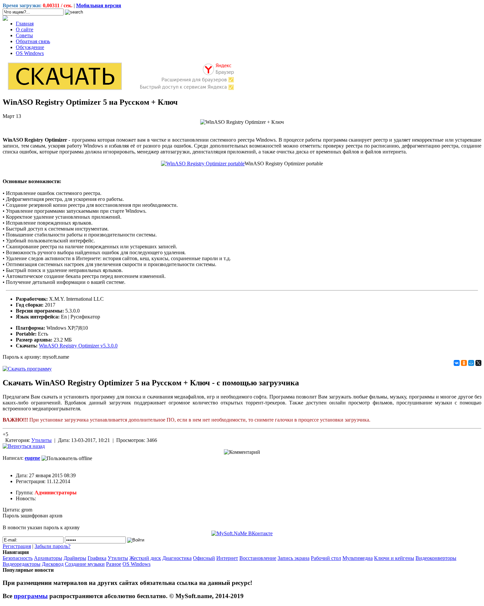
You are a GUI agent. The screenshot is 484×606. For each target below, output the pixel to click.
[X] (478, 363)
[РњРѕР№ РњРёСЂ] (471, 363)
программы (31, 595)
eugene (32, 458)
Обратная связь (33, 41)
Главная (25, 23)
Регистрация (17, 546)
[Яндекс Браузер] (120, 89)
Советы (24, 35)
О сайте (24, 29)
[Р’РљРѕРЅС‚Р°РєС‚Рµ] (457, 363)
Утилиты (41, 440)
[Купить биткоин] (5, 19)
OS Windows (30, 53)
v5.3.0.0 (78, 345)
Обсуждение (30, 47)
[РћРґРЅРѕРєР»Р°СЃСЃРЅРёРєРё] (464, 363)
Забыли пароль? (52, 546)
